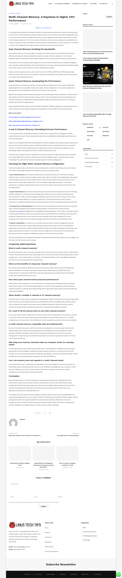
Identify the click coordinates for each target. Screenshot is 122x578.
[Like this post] (46, 413)
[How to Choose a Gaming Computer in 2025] (67, 453)
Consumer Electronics (99, 158)
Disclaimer (48, 542)
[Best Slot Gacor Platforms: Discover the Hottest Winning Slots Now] (98, 74)
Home (47, 528)
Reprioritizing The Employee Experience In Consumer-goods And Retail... (44, 465)
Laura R (16, 24)
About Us (47, 532)
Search (85, 14)
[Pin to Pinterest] (51, 413)
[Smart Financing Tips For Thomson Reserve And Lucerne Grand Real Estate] (98, 39)
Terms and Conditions (51, 551)
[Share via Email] (53, 413)
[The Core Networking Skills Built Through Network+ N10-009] (98, 102)
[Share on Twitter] (49, 413)
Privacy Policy (49, 547)
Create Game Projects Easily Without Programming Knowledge (95, 59)
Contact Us (48, 537)
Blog (99, 154)
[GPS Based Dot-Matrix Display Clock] (20, 453)
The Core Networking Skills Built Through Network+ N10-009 (97, 115)
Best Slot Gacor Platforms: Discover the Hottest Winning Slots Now (97, 87)
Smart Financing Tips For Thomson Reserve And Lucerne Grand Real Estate (97, 52)
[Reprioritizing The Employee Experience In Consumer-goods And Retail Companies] (44, 453)
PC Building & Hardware (99, 162)
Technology (99, 166)
